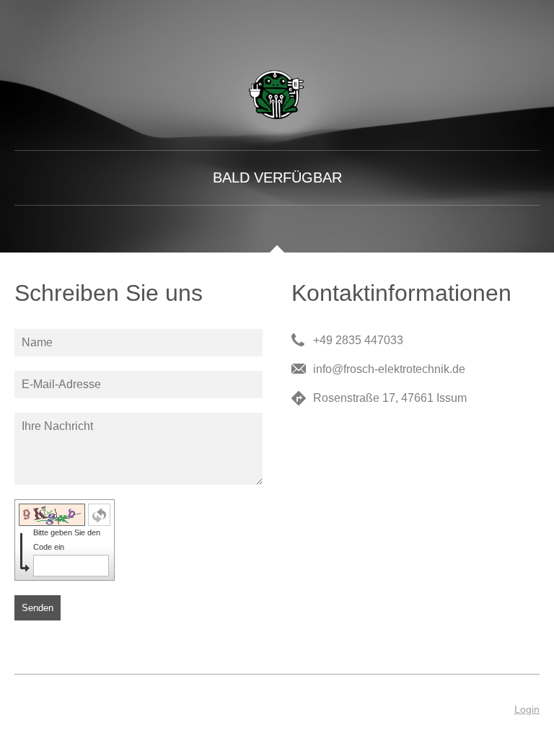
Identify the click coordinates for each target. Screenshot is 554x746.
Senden (37, 607)
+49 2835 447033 (358, 340)
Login (527, 709)
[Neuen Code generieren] (99, 515)
